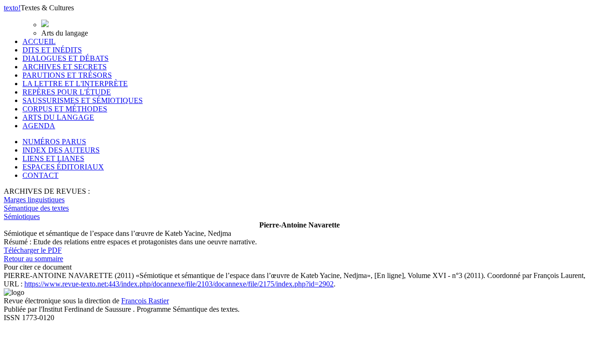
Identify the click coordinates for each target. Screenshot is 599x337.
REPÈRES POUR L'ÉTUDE (66, 92)
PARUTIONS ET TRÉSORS (67, 75)
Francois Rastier (145, 301)
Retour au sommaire (33, 259)
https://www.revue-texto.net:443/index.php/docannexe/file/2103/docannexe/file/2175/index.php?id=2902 (179, 284)
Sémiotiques (22, 216)
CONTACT (40, 175)
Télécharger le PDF (33, 250)
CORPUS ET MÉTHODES (64, 109)
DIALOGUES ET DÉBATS (65, 58)
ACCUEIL (39, 41)
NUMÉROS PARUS (54, 142)
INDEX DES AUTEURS (61, 150)
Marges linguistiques (34, 200)
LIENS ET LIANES (53, 158)
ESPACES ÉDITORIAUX (63, 167)
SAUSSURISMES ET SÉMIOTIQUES (82, 100)
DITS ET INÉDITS (52, 50)
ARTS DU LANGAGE (58, 117)
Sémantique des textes (36, 208)
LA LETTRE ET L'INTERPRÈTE (75, 84)
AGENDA (38, 126)
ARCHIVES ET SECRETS (64, 67)
